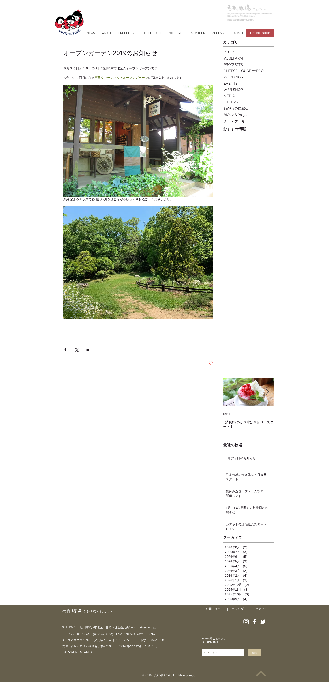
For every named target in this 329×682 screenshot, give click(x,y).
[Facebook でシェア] (65, 349)
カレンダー (240, 609)
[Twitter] (263, 621)
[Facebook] (254, 621)
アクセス (261, 609)
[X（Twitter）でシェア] (76, 349)
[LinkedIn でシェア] (87, 349)
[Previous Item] (230, 392)
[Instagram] (246, 621)
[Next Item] (267, 392)
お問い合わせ (214, 609)
